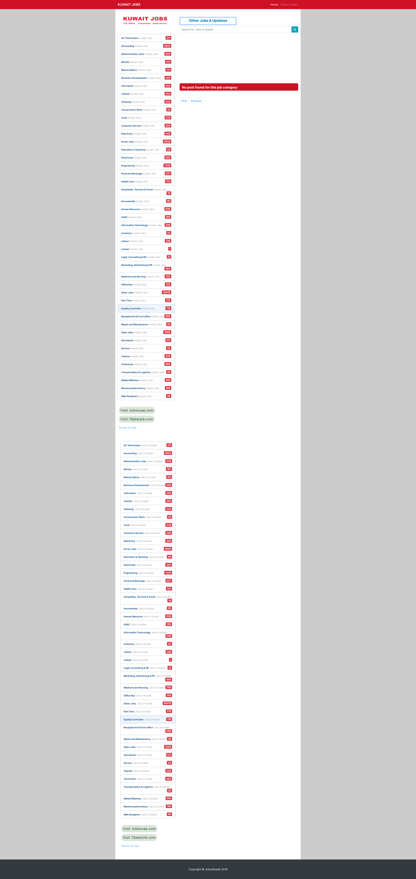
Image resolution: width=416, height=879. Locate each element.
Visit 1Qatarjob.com (136, 419)
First (184, 101)
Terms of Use (288, 4)
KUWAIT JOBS (129, 5)
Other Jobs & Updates (208, 20)
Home (274, 4)
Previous (196, 101)
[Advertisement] (239, 56)
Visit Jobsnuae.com (136, 410)
